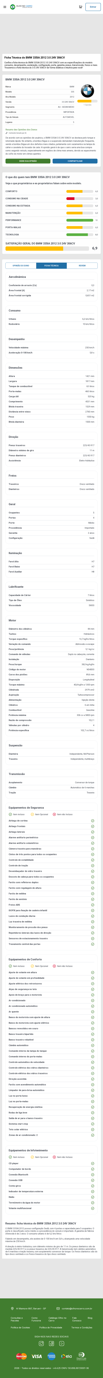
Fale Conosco (76, 1319)
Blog (90, 1318)
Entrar (93, 7)
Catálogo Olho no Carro (57, 1319)
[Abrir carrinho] (5, 7)
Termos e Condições (81, 1327)
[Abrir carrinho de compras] (80, 7)
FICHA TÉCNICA (51, 266)
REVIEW (82, 266)
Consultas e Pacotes (17, 1319)
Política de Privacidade (50, 1327)
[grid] (51, 745)
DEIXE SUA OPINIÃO (28, 161)
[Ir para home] (21, 7)
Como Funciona (36, 1319)
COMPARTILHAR (75, 161)
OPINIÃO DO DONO (21, 266)
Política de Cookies (20, 1327)
